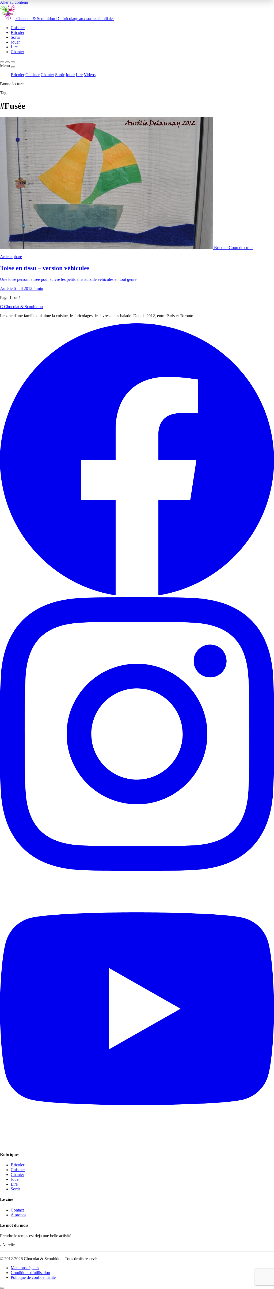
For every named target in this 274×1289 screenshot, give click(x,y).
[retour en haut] (2, 1288)
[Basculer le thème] (7, 62)
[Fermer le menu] (13, 67)
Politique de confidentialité (33, 1277)
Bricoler (17, 74)
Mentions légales (25, 1267)
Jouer (70, 74)
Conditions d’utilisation (30, 1272)
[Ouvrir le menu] (13, 62)
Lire (79, 74)
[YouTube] (137, 1144)
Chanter (47, 74)
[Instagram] (137, 869)
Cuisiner (32, 74)
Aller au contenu (14, 2)
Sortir (59, 74)
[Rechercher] (2, 62)
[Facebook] (137, 594)
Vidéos (90, 74)
